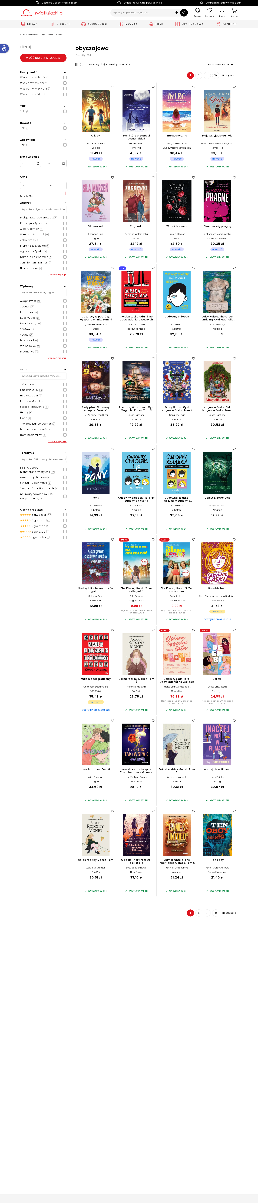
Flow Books (136, 872)
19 (215, 75)
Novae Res (217, 147)
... (207, 75)
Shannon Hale (95, 234)
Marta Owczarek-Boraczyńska (217, 143)
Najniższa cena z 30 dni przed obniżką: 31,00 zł (217, 702)
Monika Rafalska (96, 143)
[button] (176, 13)
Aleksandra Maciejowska (217, 234)
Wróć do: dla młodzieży (43, 58)
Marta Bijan (170, 686)
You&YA (136, 691)
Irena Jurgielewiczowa (217, 867)
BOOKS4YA (96, 691)
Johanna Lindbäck (225, 596)
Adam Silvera (136, 143)
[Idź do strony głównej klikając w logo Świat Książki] (41, 12)
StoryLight (217, 691)
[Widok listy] (81, 64)
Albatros (176, 328)
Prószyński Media (136, 328)
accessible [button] (4, 47)
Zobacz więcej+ (57, 274)
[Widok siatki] (76, 64)
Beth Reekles (136, 596)
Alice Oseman (95, 777)
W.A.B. (177, 238)
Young (217, 781)
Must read (136, 781)
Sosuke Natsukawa (136, 867)
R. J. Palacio (177, 324)
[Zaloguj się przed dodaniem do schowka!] (112, 87)
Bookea (96, 147)
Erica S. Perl (103, 414)
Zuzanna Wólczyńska (136, 234)
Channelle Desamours (96, 686)
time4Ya (136, 147)
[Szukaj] (184, 13)
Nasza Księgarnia (217, 872)
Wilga (96, 328)
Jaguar (96, 238)
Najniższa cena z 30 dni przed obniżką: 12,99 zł (136, 611)
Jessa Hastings (217, 324)
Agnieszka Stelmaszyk (96, 324)
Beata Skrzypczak (217, 686)
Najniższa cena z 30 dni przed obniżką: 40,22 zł (176, 702)
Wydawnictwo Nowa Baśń (177, 147)
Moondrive (177, 691)
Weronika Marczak (136, 686)
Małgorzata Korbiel (177, 143)
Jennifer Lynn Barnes (136, 777)
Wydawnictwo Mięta (217, 238)
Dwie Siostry (217, 600)
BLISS (136, 238)
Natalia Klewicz (177, 234)
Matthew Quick (96, 596)
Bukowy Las (96, 600)
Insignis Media (136, 600)
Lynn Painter (217, 777)
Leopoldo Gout (217, 505)
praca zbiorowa (136, 324)
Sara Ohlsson (206, 596)
